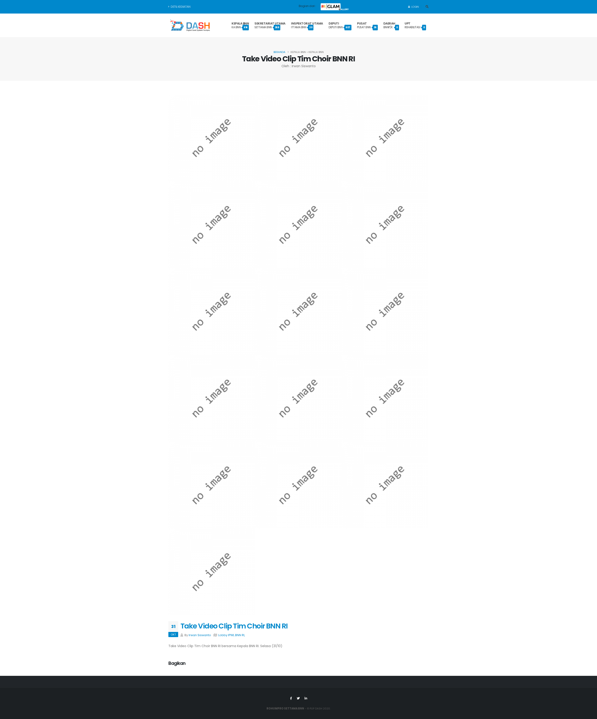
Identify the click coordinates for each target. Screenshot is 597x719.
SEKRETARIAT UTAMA (269, 25)
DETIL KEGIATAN (180, 7)
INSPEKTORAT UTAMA (307, 25)
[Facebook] (291, 698)
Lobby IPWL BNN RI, (231, 635)
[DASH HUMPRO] (189, 25)
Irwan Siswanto (200, 635)
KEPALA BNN (240, 25)
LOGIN (415, 7)
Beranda (279, 52)
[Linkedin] (306, 698)
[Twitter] (298, 698)
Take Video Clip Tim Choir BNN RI (234, 626)
